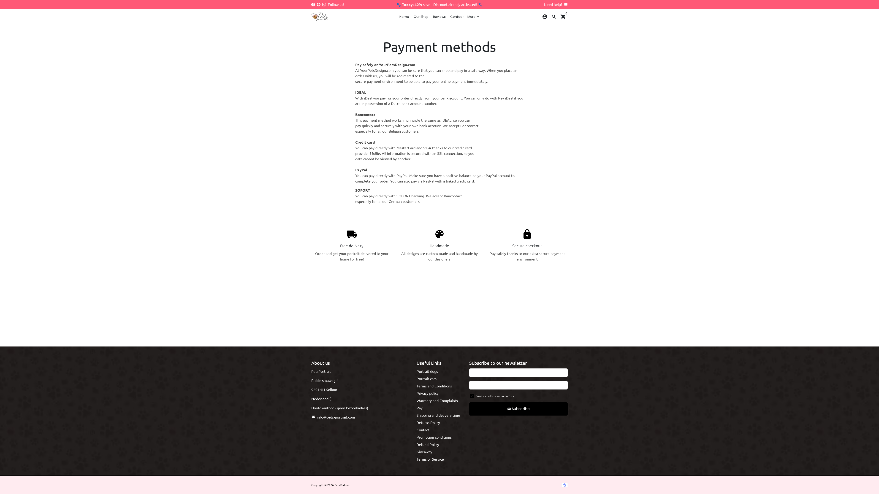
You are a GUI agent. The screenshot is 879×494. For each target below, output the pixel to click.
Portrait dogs (427, 371)
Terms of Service (430, 459)
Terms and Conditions (434, 386)
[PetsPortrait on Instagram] (324, 4)
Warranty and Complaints (437, 400)
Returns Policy (428, 422)
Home (404, 16)
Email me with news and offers (495, 396)
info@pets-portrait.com (333, 417)
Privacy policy (428, 393)
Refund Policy (428, 444)
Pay (420, 407)
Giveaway (424, 451)
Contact (457, 16)
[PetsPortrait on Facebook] (313, 4)
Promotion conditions (434, 437)
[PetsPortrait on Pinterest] (318, 4)
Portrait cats (427, 378)
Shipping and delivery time (438, 415)
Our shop (421, 16)
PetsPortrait (342, 485)
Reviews (439, 16)
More (473, 16)
